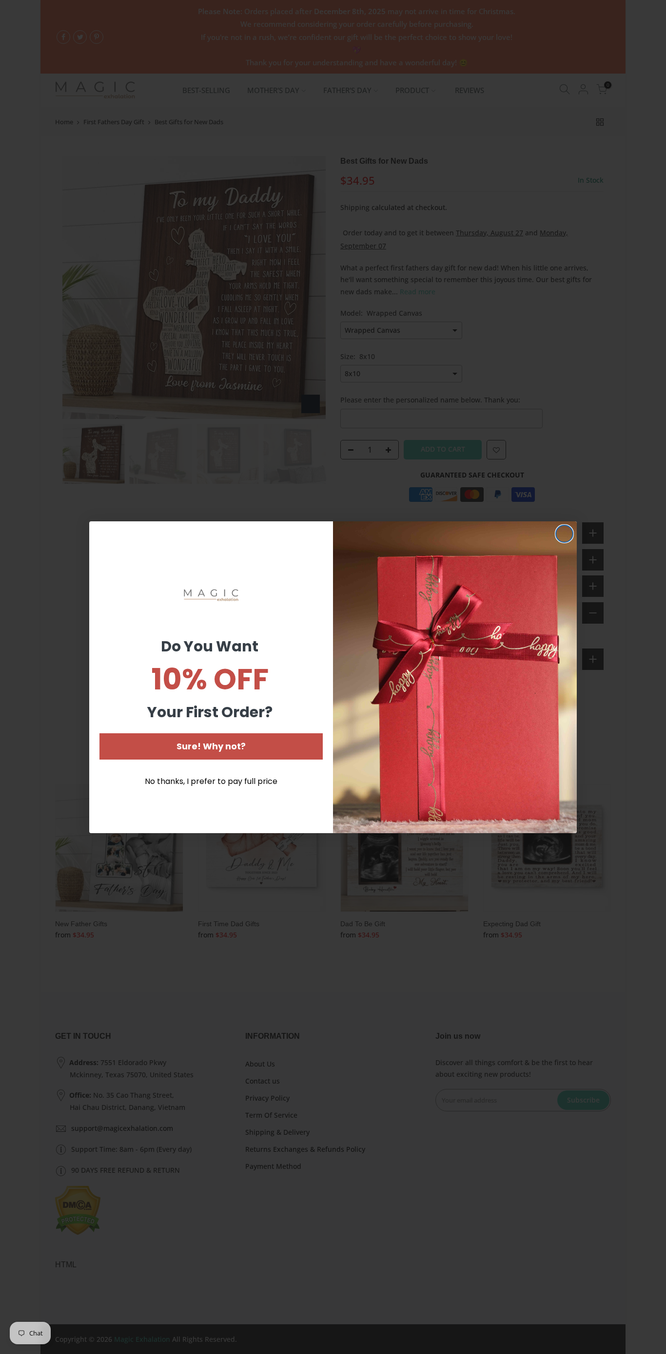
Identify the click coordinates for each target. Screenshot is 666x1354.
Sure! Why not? (211, 746)
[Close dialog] (564, 533)
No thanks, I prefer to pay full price (211, 781)
